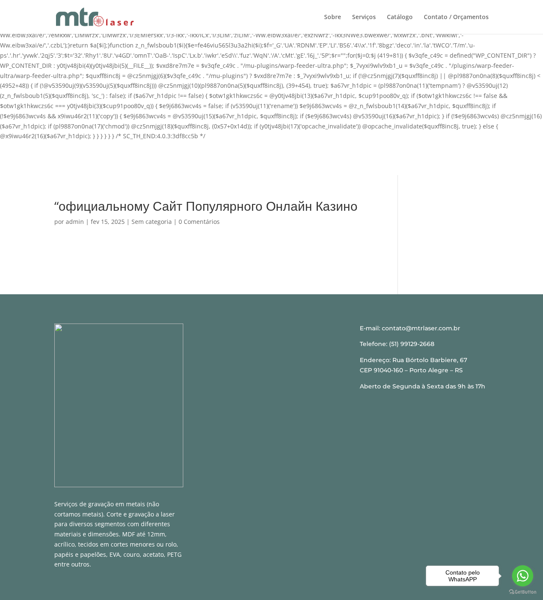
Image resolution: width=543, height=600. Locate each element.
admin (75, 222)
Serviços (364, 17)
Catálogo (400, 17)
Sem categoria (152, 222)
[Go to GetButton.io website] (522, 591)
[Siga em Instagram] (261, 345)
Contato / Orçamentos (456, 17)
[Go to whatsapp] (522, 575)
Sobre (332, 17)
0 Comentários (199, 222)
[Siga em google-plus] (282, 345)
